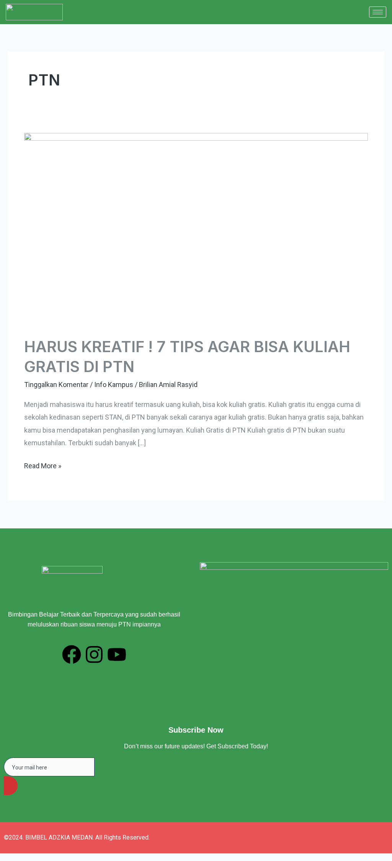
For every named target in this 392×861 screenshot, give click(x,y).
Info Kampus (113, 384)
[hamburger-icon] (377, 12)
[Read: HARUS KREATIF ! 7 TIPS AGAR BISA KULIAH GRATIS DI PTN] (196, 229)
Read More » (42, 464)
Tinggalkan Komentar (56, 384)
